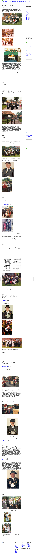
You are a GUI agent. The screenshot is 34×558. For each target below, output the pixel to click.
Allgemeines (27, 11)
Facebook (28, 550)
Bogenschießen (23, 545)
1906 (15, 544)
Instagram (28, 551)
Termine (27, 15)
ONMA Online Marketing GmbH (16, 556)
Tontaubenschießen (4, 458)
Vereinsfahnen (28, 18)
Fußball (22, 546)
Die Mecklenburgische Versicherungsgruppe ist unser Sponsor (29, 46)
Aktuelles (27, 10)
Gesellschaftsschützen (24, 544)
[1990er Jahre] (33, 279)
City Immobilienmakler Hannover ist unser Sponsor (29, 143)
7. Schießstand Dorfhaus (5, 299)
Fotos (21, 551)
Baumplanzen (4, 459)
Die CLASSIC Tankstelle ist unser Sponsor (28, 54)
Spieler (28, 544)
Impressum (26, 556)
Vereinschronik (28, 17)
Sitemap (21, 556)
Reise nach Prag (4, 440)
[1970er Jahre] (0, 279)
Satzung (16, 551)
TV (26, 16)
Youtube (28, 549)
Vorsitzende (27, 19)
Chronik (22, 549)
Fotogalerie (27, 13)
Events (27, 12)
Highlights (16, 546)
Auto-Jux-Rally (4, 456)
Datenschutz (23, 556)
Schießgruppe (4, 300)
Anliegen (16, 552)
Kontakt (28, 556)
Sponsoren (27, 14)
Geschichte (16, 547)
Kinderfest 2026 (28, 29)
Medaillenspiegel (29, 546)
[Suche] (31, 1)
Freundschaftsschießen (5, 366)
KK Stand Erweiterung (5, 204)
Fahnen (16, 550)
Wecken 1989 (4, 536)
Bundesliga (28, 543)
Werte (15, 545)
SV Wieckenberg (8, 556)
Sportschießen (23, 543)
